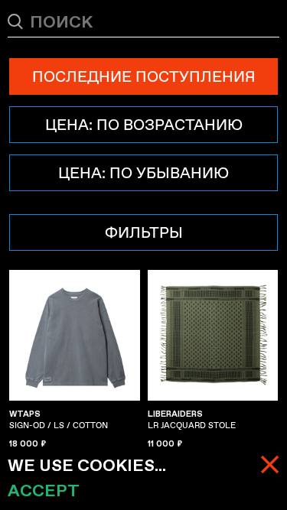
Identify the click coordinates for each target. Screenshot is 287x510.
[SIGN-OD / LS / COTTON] (74, 335)
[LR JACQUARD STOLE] (213, 335)
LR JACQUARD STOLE (192, 419)
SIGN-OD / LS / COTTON (58, 419)
